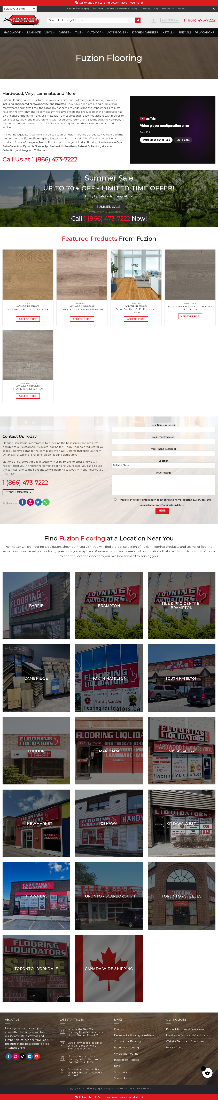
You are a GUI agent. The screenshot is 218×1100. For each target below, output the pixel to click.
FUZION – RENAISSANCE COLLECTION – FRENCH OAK (190, 308)
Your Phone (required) (163, 448)
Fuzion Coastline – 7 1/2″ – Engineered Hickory (136, 310)
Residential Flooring (126, 1047)
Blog (156, 8)
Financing (146, 8)
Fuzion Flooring (12, 100)
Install (167, 32)
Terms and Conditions (122, 1088)
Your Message (163, 472)
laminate (60, 104)
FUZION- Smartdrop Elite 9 (28, 389)
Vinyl (48, 32)
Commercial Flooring (127, 8)
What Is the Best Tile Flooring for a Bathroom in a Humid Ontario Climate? (85, 1032)
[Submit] (138, 20)
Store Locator (122, 1072)
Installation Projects (126, 1059)
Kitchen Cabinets (145, 32)
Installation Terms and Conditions (187, 1035)
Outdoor (94, 32)
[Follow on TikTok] (22, 1056)
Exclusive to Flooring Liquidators (134, 1035)
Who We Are (168, 8)
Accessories (116, 32)
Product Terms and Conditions (185, 1029)
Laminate (34, 32)
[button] (20, 9)
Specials (185, 32)
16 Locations (204, 32)
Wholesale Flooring (126, 1053)
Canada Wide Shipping (78, 8)
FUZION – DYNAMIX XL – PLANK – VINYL (82, 309)
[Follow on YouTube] (37, 1056)
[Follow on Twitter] (38, 502)
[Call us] (214, 9)
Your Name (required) (164, 425)
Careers (118, 1029)
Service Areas (122, 1078)
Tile (78, 32)
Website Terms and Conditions (185, 1041)
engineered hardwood (28, 104)
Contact (181, 8)
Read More (135, 2)
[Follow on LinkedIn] (30, 1056)
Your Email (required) (163, 437)
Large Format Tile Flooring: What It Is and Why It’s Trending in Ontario (85, 1045)
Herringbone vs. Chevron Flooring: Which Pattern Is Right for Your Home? (84, 1059)
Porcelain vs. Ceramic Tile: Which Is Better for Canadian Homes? (85, 1072)
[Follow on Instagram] (30, 502)
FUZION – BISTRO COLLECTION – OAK (28, 309)
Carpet (64, 32)
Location (163, 460)
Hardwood (12, 32)
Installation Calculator (103, 8)
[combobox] (91, 20)
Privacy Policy (174, 1047)
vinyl (46, 104)
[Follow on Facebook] (22, 502)
